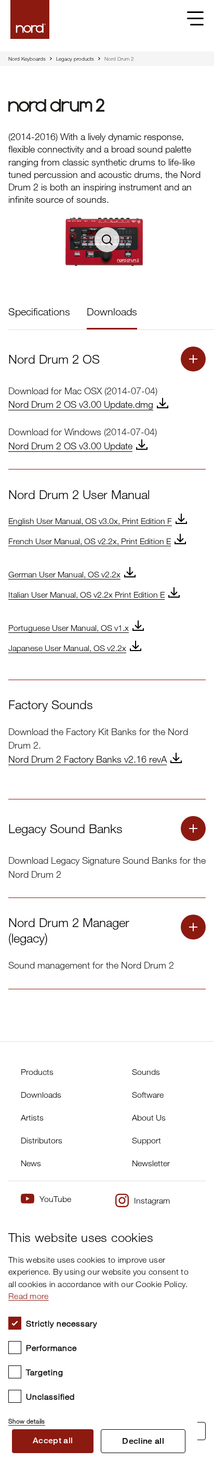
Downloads (112, 311)
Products (37, 1071)
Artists (32, 1117)
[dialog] (98, 1338)
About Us (149, 1117)
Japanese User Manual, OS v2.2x (67, 648)
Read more (28, 1296)
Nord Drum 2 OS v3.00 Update (70, 445)
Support (146, 1140)
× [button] (186, 1224)
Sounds (146, 1071)
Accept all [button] (53, 1440)
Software (148, 1094)
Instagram (152, 1200)
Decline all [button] (143, 1441)
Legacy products (75, 58)
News (31, 1163)
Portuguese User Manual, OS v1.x (68, 627)
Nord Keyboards (27, 58)
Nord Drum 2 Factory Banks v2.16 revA (87, 759)
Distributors (41, 1140)
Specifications (39, 311)
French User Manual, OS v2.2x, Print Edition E (89, 541)
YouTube (55, 1199)
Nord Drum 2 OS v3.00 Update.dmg (80, 404)
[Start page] (29, 19)
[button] (98, 1416)
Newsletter (151, 1163)
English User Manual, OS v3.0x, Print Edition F (90, 521)
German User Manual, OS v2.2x (64, 574)
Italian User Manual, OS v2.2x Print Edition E (86, 594)
